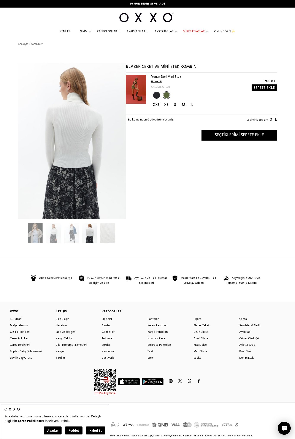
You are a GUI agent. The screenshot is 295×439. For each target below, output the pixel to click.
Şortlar (106, 344)
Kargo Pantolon (158, 332)
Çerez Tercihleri (20, 344)
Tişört (197, 319)
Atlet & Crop (247, 344)
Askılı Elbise (200, 338)
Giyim (83, 31)
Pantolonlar (107, 31)
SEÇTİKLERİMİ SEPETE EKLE (239, 135)
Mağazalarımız (19, 325)
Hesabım (61, 325)
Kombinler (37, 44)
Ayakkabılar (136, 31)
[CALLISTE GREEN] (166, 95)
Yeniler (65, 31)
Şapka (197, 357)
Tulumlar (107, 338)
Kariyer (60, 351)
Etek (150, 357)
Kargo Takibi (64, 338)
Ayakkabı (245, 332)
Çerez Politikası (19, 338)
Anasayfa (23, 44)
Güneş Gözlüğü (249, 338)
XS (166, 105)
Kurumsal (16, 319)
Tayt (150, 351)
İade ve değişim (65, 332)
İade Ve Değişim (213, 436)
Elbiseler (107, 319)
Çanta (243, 319)
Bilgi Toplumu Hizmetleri (71, 344)
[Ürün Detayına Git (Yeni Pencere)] (136, 89)
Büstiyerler (109, 357)
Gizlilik (198, 436)
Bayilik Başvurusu (21, 357)
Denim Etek (246, 357)
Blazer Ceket (201, 325)
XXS (156, 105)
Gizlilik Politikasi (20, 332)
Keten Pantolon (158, 325)
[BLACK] (156, 94)
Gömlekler (108, 332)
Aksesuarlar (164, 31)
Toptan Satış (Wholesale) (26, 351)
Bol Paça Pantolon (159, 344)
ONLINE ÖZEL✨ (224, 31)
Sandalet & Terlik (250, 325)
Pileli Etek (245, 351)
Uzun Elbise (200, 332)
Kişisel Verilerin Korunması (239, 436)
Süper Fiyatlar (194, 31)
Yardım (60, 357)
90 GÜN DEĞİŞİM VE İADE (147, 3)
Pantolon (153, 319)
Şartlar (188, 436)
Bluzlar (106, 325)
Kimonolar (108, 351)
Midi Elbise (200, 351)
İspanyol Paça (156, 338)
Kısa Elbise (200, 344)
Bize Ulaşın (62, 319)
